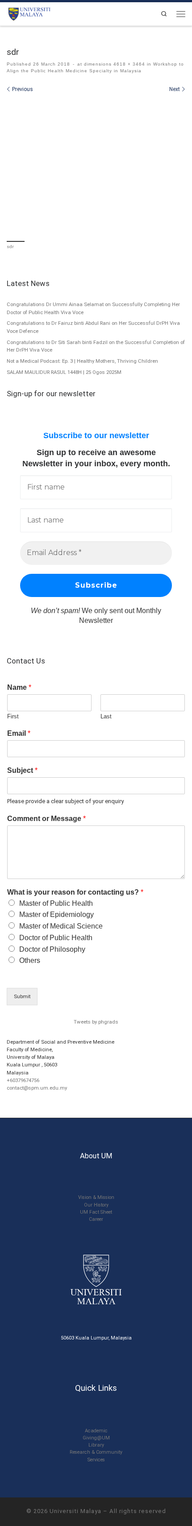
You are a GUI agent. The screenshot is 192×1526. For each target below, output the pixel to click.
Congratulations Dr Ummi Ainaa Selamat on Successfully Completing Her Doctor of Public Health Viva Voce (93, 308)
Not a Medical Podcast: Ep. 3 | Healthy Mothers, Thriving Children (82, 361)
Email (18, 733)
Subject (22, 770)
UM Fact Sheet (96, 1212)
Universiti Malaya (75, 1511)
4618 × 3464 (128, 64)
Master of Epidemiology (56, 914)
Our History (96, 1205)
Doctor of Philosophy (52, 949)
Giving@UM (96, 1438)
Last (106, 716)
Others (29, 960)
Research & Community (96, 1452)
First (13, 716)
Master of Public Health (56, 903)
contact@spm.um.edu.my (37, 1088)
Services (96, 1460)
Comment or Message (46, 818)
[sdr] (96, 166)
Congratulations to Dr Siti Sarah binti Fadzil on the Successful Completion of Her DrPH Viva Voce (96, 346)
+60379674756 (23, 1080)
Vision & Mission (96, 1197)
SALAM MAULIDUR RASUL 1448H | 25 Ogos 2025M (64, 372)
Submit (22, 996)
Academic (96, 1431)
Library (96, 1445)
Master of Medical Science (61, 926)
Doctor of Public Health (55, 937)
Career (96, 1219)
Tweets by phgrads (96, 1022)
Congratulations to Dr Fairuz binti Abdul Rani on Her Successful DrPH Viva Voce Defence (93, 327)
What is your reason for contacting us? (75, 892)
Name (19, 687)
